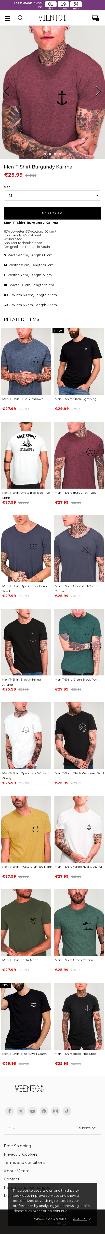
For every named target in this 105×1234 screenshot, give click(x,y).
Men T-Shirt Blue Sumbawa (22, 399)
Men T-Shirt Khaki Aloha (20, 960)
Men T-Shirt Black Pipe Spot (75, 1054)
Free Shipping (17, 1145)
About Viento (17, 1170)
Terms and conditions (24, 1162)
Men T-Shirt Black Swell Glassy (24, 1054)
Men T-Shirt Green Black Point (77, 679)
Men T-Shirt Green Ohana (74, 960)
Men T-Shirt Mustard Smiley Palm (27, 866)
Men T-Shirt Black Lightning (76, 399)
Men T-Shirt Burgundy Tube (75, 492)
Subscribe (87, 1128)
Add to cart (53, 213)
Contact (11, 1179)
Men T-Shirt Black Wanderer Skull (79, 773)
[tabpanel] (52, 93)
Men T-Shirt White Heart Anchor (78, 866)
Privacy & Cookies (50, 1219)
